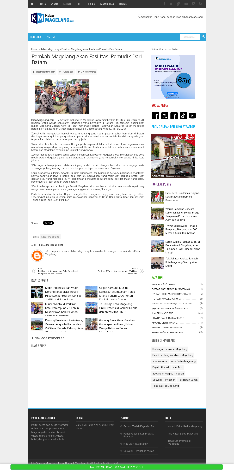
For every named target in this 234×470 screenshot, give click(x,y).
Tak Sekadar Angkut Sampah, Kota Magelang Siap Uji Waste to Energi (183, 262)
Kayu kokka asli (160, 367)
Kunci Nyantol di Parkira (69, 36)
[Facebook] (165, 4)
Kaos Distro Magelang (183, 361)
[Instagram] (194, 4)
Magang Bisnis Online (164, 322)
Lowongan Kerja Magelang (168, 318)
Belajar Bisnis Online (164, 284)
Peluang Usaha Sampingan (167, 327)
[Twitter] (171, 4)
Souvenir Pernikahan (163, 379)
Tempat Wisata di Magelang (167, 332)
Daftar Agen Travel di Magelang (171, 289)
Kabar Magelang (50, 236)
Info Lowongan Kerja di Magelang (172, 303)
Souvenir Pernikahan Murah (139, 450)
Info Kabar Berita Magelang (183, 433)
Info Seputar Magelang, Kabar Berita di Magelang (58, 463)
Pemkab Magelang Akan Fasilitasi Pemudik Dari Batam (87, 59)
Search (203, 36)
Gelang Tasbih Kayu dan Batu (140, 426)
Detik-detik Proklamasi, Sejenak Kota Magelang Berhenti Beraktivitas (182, 197)
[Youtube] (186, 4)
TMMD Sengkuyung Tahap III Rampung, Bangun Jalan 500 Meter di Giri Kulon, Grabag (181, 229)
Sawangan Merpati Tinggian (168, 373)
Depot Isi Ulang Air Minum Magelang (172, 355)
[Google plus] (179, 4)
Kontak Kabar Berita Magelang (185, 426)
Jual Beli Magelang (162, 313)
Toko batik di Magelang (165, 385)
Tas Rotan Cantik (188, 379)
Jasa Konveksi (160, 361)
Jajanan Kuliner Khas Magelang (170, 308)
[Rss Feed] (201, 4)
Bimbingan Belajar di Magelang (169, 349)
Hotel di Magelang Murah (167, 298)
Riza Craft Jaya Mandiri (136, 443)
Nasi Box (177, 367)
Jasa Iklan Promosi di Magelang (179, 442)
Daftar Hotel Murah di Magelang (171, 294)
